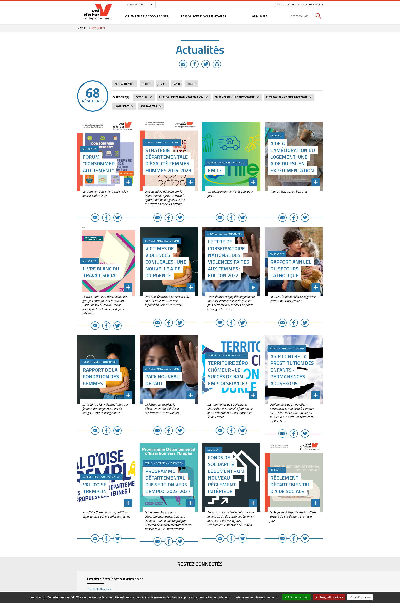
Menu (240, 4)
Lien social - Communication (286, 97)
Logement (122, 106)
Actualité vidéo (125, 84)
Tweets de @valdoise (99, 589)
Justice (162, 84)
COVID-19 (141, 97)
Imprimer (217, 64)
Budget (147, 84)
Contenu (251, 4)
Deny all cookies (330, 597)
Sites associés (135, 4)
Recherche (265, 4)
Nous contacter (284, 4)
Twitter (205, 64)
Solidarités (148, 106)
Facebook (194, 64)
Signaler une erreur (310, 4)
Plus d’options (360, 597)
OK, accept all (298, 597)
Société (191, 84)
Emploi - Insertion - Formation (181, 97)
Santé (176, 84)
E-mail (183, 64)
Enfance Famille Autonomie (235, 97)
